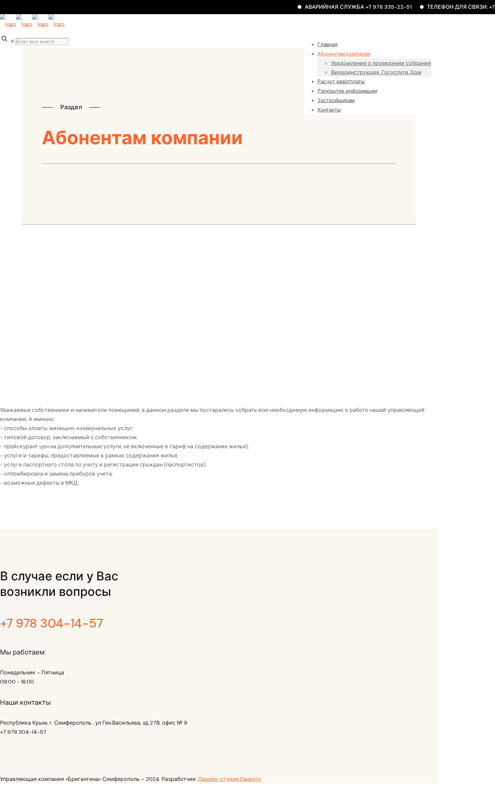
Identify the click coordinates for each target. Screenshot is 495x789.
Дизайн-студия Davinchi (229, 779)
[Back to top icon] (7, 770)
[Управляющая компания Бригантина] (32, 24)
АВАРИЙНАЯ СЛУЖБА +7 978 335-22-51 (348, 6)
